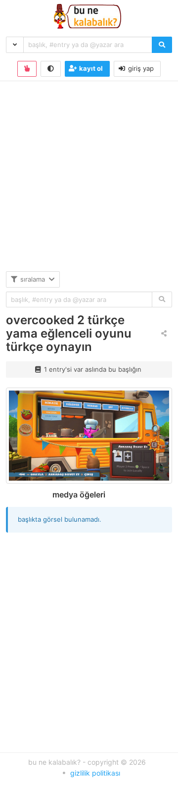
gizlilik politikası (95, 773)
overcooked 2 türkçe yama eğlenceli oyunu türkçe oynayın (69, 333)
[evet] (162, 300)
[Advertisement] (89, 182)
